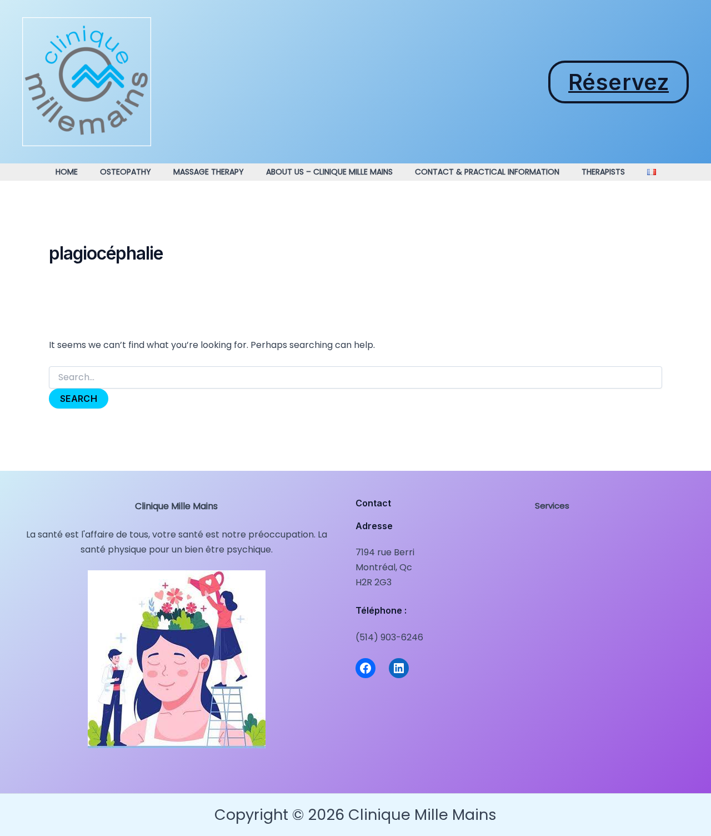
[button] (618, 82)
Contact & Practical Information (487, 172)
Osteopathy (125, 172)
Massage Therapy (208, 172)
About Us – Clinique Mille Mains (329, 172)
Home (67, 172)
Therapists (603, 172)
